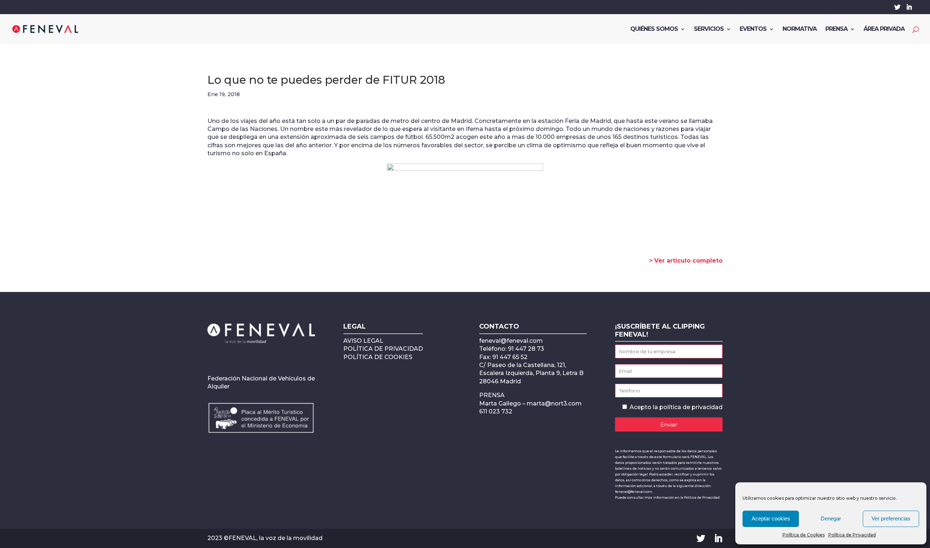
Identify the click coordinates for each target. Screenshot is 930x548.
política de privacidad (691, 407)
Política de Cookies (804, 534)
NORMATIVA (800, 29)
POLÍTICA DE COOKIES (377, 357)
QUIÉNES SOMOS (654, 29)
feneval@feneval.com (511, 340)
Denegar (831, 518)
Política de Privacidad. (702, 497)
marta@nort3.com (554, 403)
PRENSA (836, 29)
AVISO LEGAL (363, 340)
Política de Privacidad (852, 534)
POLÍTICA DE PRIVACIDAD (383, 348)
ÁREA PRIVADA (884, 29)
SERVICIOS (709, 29)
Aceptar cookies (771, 518)
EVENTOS (753, 29)
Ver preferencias (891, 518)
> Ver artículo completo (686, 260)
